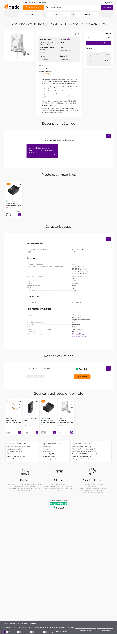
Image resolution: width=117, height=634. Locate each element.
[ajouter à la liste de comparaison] (75, 34)
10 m (47, 74)
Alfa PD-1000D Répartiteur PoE (82, 456)
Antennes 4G (47, 446)
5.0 (9, 197)
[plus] (109, 37)
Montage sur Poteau (79, 336)
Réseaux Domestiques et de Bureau (18, 446)
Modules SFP (47, 451)
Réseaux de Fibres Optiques (16, 456)
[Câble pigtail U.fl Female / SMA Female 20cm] (13, 407)
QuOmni (87, 14)
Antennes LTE (58, 14)
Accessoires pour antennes (51, 459)
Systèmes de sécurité (14, 449)
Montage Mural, (78, 334)
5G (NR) (81, 249)
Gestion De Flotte (13, 459)
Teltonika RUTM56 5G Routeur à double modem (87, 454)
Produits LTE (64, 59)
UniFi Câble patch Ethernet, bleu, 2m (84, 451)
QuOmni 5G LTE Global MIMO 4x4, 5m (65, 418)
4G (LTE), (75, 249)
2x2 (42, 68)
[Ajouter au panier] (19, 214)
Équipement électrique (14, 451)
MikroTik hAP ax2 (29, 417)
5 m (42, 74)
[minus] (88, 37)
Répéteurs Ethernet (49, 456)
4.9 (26, 414)
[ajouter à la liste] (78, 34)
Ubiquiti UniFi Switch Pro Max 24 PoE (84, 449)
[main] (13, 6)
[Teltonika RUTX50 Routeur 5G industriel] (13, 190)
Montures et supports (14, 454)
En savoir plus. (69, 627)
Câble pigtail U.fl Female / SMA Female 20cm (13, 418)
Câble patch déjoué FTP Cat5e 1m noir (84, 459)
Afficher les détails (61, 632)
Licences (45, 449)
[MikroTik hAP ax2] (31, 407)
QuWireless (29, 14)
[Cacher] (108, 136)
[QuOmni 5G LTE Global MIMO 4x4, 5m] (65, 407)
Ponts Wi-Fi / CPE (48, 454)
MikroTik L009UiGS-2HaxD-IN (81, 446)
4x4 (47, 68)
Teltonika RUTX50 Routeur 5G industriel (13, 200)
